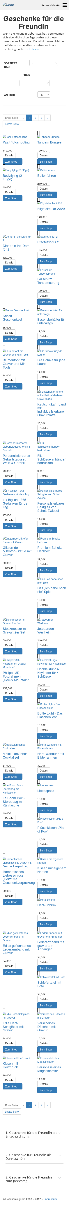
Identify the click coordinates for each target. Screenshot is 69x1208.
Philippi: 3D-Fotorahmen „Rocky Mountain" (16, 676)
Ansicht (9, 95)
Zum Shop (11, 161)
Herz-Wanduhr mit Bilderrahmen (50, 755)
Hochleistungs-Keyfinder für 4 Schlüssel (48, 672)
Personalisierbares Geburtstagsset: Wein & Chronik (16, 459)
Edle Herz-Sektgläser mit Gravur (13, 1026)
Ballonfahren (46, 175)
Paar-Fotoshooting (16, 142)
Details (9, 155)
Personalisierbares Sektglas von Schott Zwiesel (51, 507)
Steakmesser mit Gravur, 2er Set (15, 630)
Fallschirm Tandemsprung (48, 280)
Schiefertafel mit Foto (49, 984)
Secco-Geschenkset (12, 317)
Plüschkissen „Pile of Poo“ (50, 829)
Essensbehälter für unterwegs (51, 321)
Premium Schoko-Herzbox (50, 549)
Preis (26, 74)
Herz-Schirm (46, 904)
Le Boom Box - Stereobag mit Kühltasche (14, 801)
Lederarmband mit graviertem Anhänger (50, 945)
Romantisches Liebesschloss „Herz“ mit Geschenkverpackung (19, 877)
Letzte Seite (12, 124)
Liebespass (45, 790)
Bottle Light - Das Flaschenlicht (50, 715)
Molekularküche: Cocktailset (15, 755)
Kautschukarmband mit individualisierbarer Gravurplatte (51, 409)
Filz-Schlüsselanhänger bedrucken (51, 459)
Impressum (50, 1199)
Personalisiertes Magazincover (49, 1069)
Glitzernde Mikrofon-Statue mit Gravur (17, 551)
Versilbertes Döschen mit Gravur (46, 1026)
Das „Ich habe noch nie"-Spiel (51, 589)
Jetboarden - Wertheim (46, 630)
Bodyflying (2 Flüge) (12, 177)
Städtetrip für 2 (48, 241)
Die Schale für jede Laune (51, 361)
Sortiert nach (10, 65)
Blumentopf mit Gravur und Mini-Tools (15, 363)
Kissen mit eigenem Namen (51, 869)
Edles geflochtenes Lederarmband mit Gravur (17, 949)
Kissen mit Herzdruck (10, 1065)
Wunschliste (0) (50, 5)
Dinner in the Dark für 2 (16, 247)
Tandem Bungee (49, 142)
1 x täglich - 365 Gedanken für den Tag (16, 503)
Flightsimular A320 (51, 208)
